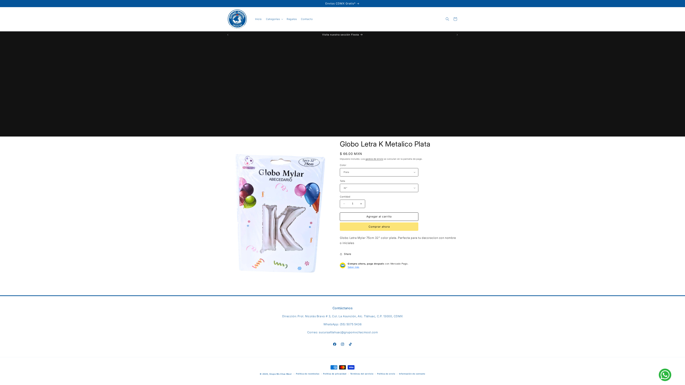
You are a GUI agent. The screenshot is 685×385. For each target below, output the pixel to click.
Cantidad (345, 196)
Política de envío (386, 374)
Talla (342, 180)
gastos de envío (374, 159)
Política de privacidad (334, 374)
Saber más (353, 267)
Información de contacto (412, 374)
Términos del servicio (362, 374)
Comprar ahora (379, 226)
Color (343, 165)
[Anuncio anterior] (228, 34)
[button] (274, 19)
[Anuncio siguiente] (457, 34)
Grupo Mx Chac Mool (280, 374)
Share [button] (347, 253)
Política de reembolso (307, 374)
